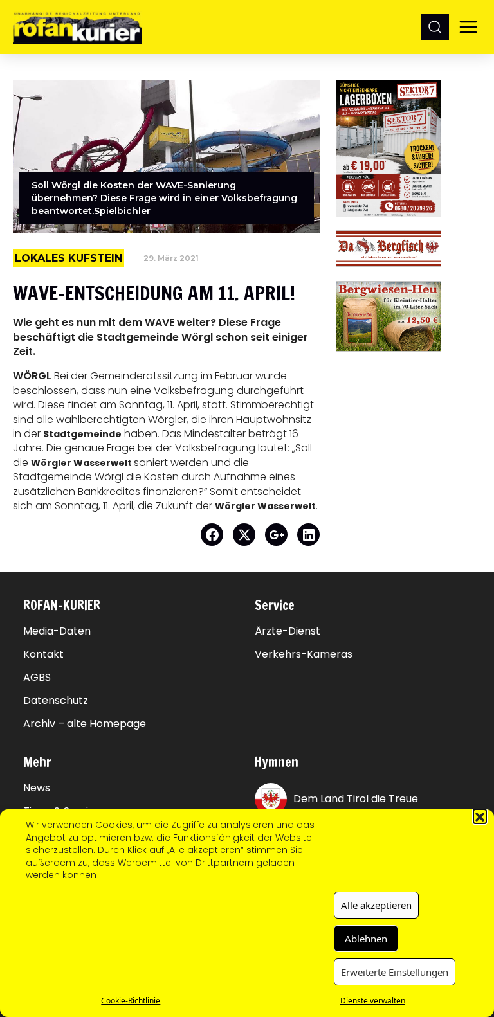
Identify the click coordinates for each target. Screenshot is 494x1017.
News (36, 788)
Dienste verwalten (372, 1000)
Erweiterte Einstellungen (394, 972)
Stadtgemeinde (82, 434)
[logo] (77, 27)
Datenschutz (55, 701)
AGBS (37, 677)
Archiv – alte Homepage (84, 724)
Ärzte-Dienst (287, 631)
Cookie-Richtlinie (130, 1000)
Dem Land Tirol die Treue (355, 798)
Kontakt (43, 654)
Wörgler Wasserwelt (82, 462)
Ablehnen (366, 938)
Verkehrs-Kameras (303, 654)
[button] (479, 815)
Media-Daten (57, 631)
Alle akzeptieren (376, 905)
